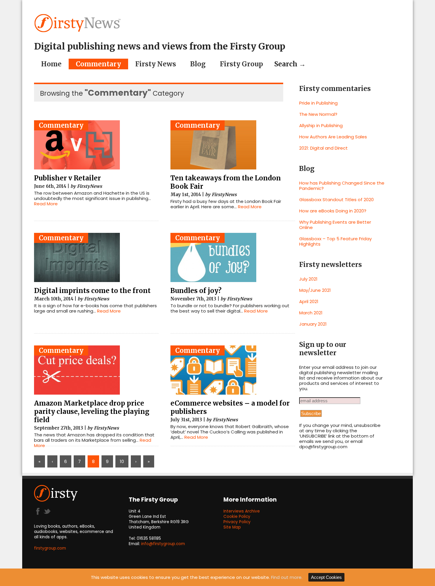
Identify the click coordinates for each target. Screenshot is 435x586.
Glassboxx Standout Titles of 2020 (336, 199)
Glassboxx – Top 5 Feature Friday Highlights (335, 241)
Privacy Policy (237, 522)
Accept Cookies (326, 577)
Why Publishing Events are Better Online (335, 224)
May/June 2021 (315, 290)
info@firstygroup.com (163, 544)
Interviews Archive (241, 511)
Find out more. (286, 577)
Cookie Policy (236, 516)
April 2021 (308, 301)
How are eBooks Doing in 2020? (332, 211)
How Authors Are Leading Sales (333, 137)
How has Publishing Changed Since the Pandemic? (341, 185)
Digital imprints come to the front (92, 290)
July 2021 (308, 279)
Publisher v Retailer (67, 178)
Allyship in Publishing (321, 125)
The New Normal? (318, 114)
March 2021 (311, 313)
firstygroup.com (50, 548)
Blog (198, 64)
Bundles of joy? (196, 290)
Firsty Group (241, 64)
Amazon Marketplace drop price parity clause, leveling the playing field (91, 411)
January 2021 (313, 324)
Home (51, 64)
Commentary (98, 64)
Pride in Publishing (318, 103)
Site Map (232, 527)
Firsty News (155, 64)
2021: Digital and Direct (323, 148)
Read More (46, 204)
